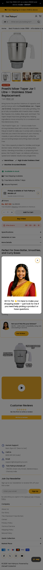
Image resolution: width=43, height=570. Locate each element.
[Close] (37, 260)
